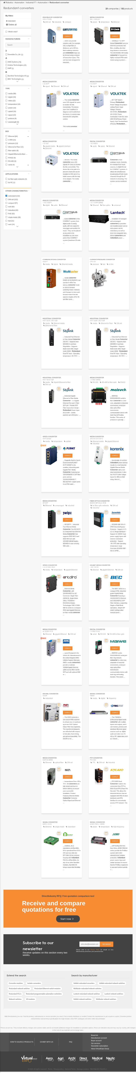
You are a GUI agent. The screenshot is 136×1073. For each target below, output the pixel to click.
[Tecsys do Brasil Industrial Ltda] (119, 705)
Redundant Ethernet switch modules (47, 989)
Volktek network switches (82, 999)
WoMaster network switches (106, 999)
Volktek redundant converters (83, 983)
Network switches (15, 999)
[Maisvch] (119, 389)
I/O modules (30, 999)
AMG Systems (14, 62)
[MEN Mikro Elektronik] (72, 705)
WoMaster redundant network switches (87, 989)
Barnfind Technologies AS (18, 76)
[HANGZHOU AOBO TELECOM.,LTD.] (119, 834)
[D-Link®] (119, 29)
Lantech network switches (114, 994)
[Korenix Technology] (119, 448)
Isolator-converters (34, 983)
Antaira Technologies (17, 65)
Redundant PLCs (15, 994)
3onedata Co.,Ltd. (15, 55)
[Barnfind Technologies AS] (72, 834)
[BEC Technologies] (119, 577)
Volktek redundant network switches (112, 983)
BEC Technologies (16, 79)
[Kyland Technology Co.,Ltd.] (119, 770)
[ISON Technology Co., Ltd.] (72, 770)
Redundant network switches (19, 989)
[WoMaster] (72, 271)
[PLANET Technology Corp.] (72, 448)
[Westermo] (72, 29)
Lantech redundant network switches (86, 994)
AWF (11, 68)
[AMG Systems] (72, 641)
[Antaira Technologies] (72, 577)
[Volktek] (72, 93)
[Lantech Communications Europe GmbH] (119, 212)
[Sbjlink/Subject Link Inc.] (72, 330)
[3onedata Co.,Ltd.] (119, 513)
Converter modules (16, 983)
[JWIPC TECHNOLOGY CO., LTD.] (72, 513)
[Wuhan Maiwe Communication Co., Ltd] (119, 641)
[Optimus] (119, 153)
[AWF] (119, 271)
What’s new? (13, 32)
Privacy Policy (94, 949)
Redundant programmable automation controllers (44, 994)
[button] (17, 39)
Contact (68, 36)
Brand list (94, 1035)
